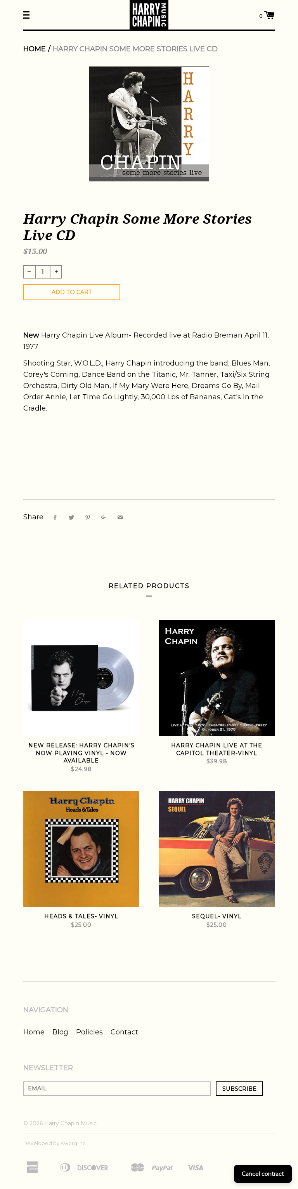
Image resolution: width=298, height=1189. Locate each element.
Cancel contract (263, 1173)
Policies (89, 1032)
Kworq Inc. (74, 1143)
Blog (60, 1032)
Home (34, 49)
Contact (124, 1032)
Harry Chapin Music (70, 1123)
